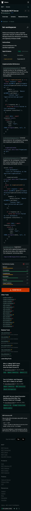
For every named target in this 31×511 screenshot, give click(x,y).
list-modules (6, 320)
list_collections (5, 354)
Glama (3, 505)
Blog (2, 496)
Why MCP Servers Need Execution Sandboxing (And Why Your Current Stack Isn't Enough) (14, 398)
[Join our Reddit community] (16, 508)
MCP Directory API (6, 466)
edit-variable (6, 309)
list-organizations (8, 322)
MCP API (8, 420)
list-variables (6, 324)
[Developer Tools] (25, 11)
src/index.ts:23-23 (8, 247)
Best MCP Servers (6, 457)
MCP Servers (4, 448)
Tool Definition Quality (8, 264)
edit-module (6, 305)
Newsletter (4, 498)
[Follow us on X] (19, 508)
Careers (3, 493)
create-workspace (8, 303)
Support (3, 491)
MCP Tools (4, 454)
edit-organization (8, 307)
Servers (8, 6)
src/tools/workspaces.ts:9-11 (11, 138)
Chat (2, 464)
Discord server (23, 430)
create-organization (8, 299)
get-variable (6, 316)
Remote (12, 21)
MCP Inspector (5, 473)
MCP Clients (4, 452)
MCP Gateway (5, 468)
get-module (6, 312)
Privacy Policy (5, 482)
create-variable (7, 301)
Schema (13, 16)
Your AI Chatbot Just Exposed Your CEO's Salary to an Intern (12, 380)
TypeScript (5, 21)
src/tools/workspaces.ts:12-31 (11, 68)
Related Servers (23, 16)
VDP (2, 484)
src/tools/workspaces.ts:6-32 (11, 158)
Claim (12, 12)
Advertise (3, 500)
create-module (7, 297)
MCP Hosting (4, 470)
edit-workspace (7, 311)
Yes (18, 439)
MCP (2, 6)
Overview (5, 16)
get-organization (7, 314)
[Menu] (28, 2)
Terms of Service (6, 480)
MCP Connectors (6, 450)
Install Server (16, 290)
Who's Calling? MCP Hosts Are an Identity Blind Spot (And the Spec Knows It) (11, 365)
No (23, 439)
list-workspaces (7, 326)
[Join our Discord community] (14, 508)
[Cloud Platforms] (28, 11)
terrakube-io (6, 13)
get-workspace (7, 318)
